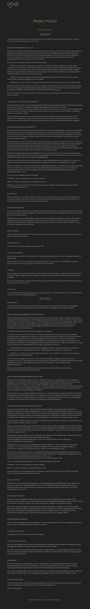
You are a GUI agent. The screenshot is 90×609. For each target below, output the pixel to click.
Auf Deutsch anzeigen (45, 29)
